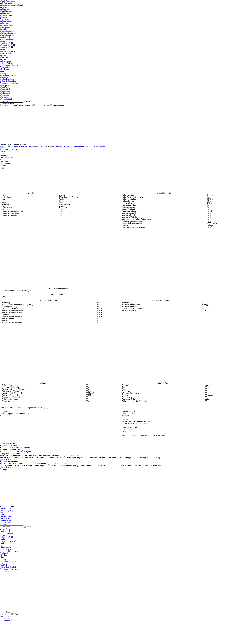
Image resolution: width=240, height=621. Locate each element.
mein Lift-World (6, 43)
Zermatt (59, 146)
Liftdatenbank (5, 9)
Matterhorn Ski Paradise (73, 146)
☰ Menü (3, 7)
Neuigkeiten (5, 67)
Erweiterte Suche (7, 25)
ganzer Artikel (5, 459)
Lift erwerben (6, 547)
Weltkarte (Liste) (7, 15)
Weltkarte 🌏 (5, 146)
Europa (15, 146)
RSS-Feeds (5, 69)
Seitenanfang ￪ (6, 620)
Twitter (3, 451)
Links (2, 71)
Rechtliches (4, 616)
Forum (3, 41)
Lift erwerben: (5, 61)
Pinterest (11, 451)
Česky (6, 97)
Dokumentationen (7, 39)
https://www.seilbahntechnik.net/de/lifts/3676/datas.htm (143, 435)
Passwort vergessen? (8, 51)
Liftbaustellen (5, 21)
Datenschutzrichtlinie (9, 81)
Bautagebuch (5, 37)
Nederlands (8, 99)
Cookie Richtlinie (7, 79)
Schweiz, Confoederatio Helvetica (33, 146)
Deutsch (7, 89)
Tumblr (19, 451)
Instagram (22, 449)
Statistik (3, 29)
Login (3, 49)
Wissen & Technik (7, 31)
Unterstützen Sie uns (8, 75)
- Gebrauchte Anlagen (9, 65)
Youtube (13, 449)
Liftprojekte (4, 23)
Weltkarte (4, 17)
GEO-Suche (5, 27)
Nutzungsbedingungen (9, 83)
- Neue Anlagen (7, 63)
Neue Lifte (4, 19)
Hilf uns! (3, 415)
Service (3, 55)
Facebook (4, 449)
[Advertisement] (75, 125)
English (7, 91)
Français (6, 93)
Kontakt (3, 73)
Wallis (51, 146)
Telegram (27, 451)
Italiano (6, 95)
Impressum (4, 85)
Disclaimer (4, 77)
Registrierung (5, 53)
